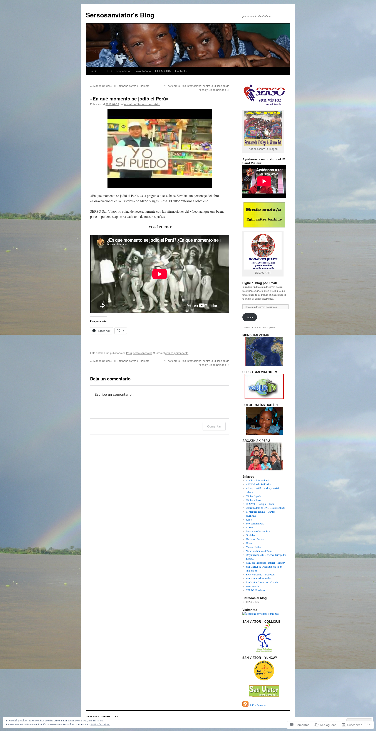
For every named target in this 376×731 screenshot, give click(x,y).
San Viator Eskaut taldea (258, 578)
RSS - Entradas (258, 705)
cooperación (123, 71)
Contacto (180, 71)
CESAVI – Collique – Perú (260, 503)
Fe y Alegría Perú (255, 523)
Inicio (94, 71)
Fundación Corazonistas (258, 531)
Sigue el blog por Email (259, 283)
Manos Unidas (253, 547)
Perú (129, 353)
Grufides (250, 535)
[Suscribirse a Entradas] (245, 705)
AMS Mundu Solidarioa (258, 484)
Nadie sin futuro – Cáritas (259, 551)
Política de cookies (100, 724)
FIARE (249, 527)
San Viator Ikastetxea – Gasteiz (262, 582)
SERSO (107, 71)
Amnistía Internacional (257, 480)
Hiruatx (250, 543)
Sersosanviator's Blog (120, 14)
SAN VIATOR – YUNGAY (261, 574)
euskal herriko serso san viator (142, 104)
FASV (249, 519)
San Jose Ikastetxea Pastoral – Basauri (265, 562)
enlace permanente (176, 353)
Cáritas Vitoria (253, 500)
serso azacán (252, 586)
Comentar (214, 426)
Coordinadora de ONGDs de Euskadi (265, 507)
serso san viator (142, 353)
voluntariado (143, 71)
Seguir (249, 317)
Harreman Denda (255, 539)
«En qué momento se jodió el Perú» (129, 98)
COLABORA (163, 71)
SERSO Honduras (255, 590)
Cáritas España (253, 496)
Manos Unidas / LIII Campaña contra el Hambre (119, 86)
